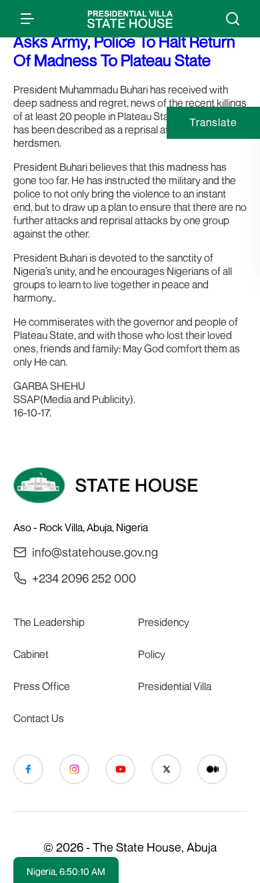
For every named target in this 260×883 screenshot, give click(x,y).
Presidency (163, 622)
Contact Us (38, 718)
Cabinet (31, 654)
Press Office (41, 686)
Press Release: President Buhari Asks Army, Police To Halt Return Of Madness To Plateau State (124, 41)
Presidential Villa (174, 686)
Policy (151, 654)
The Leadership (49, 622)
